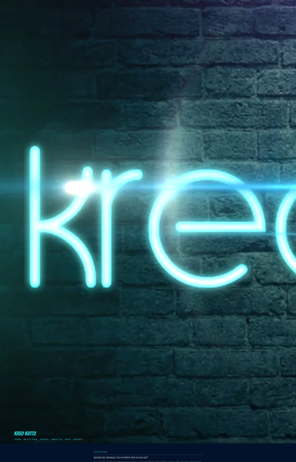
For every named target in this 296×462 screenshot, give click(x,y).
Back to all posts (101, 452)
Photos (44, 439)
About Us (57, 439)
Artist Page (30, 439)
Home (18, 439)
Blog (67, 439)
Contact (78, 439)
